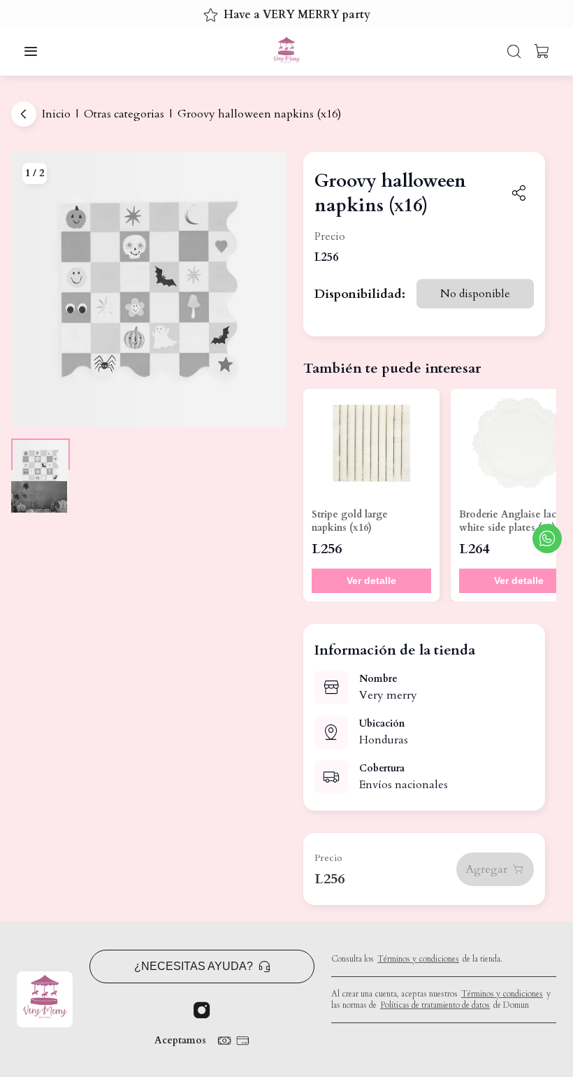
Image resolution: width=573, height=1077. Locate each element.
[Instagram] (201, 1010)
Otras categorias (124, 114)
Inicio (56, 114)
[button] (31, 52)
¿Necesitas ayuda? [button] (193, 966)
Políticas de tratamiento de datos (435, 1005)
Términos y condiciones (418, 958)
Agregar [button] (486, 869)
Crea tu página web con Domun (386, 1040)
